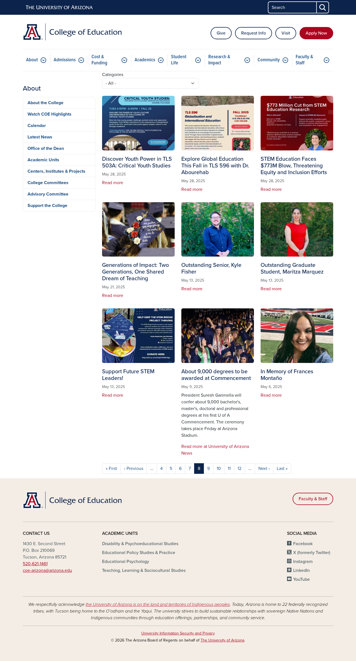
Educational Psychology (125, 561)
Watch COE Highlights (49, 114)
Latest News (40, 137)
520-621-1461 (35, 564)
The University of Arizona (222, 640)
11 (229, 468)
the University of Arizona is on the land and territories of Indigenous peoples (158, 604)
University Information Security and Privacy (178, 633)
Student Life (178, 60)
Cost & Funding (99, 60)
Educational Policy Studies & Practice (138, 552)
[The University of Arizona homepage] (59, 7)
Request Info (253, 33)
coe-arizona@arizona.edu (47, 570)
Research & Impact (219, 60)
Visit (285, 33)
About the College (45, 103)
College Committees (48, 183)
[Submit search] (323, 7)
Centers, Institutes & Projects (56, 171)
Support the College (47, 205)
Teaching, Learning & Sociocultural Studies (144, 570)
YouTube (301, 579)
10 (219, 468)
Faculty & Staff (304, 60)
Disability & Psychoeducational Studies (140, 544)
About (32, 60)
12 (239, 468)
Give (221, 33)
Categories (112, 74)
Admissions (65, 60)
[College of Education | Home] (72, 31)
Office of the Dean (46, 148)
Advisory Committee (48, 194)
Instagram (303, 561)
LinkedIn (301, 570)
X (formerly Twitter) (311, 552)
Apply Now (316, 33)
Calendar (37, 125)
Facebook (303, 544)
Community (269, 60)
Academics (145, 60)
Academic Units (43, 160)
